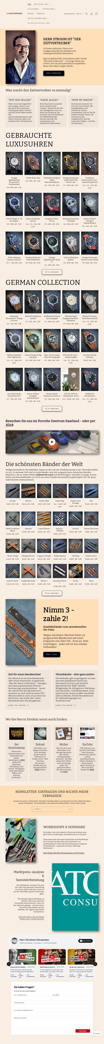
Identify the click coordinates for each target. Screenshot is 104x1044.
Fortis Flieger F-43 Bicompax (14, 220)
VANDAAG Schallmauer (89, 395)
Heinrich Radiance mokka (33, 317)
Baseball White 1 (59, 582)
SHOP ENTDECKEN (54, 73)
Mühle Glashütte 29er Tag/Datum (14, 356)
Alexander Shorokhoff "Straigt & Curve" (14, 318)
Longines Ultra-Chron (52, 220)
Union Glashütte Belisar (71, 258)
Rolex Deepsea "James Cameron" (14, 258)
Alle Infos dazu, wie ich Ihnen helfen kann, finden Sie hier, (31, 918)
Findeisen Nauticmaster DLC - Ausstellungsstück (89, 180)
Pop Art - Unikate (60, 530)
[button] (42, 4)
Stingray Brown (28, 556)
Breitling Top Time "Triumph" (71, 220)
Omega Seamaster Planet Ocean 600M (89, 258)
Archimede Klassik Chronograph (52, 317)
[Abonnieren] (69, 809)
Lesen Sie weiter (17, 705)
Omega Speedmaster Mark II (52, 259)
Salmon (28, 529)
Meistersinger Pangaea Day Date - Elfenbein (71, 318)
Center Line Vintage (76, 502)
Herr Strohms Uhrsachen (34, 939)
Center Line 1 (91, 556)
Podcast (40, 744)
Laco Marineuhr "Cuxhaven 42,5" (14, 395)
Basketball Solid (28, 581)
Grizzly (13, 501)
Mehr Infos (52, 654)
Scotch (76, 529)
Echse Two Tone (91, 529)
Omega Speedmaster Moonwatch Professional (14, 181)
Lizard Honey (44, 529)
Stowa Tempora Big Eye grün (33, 356)
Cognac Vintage (44, 556)
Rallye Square (60, 556)
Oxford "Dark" (13, 581)
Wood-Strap (12, 556)
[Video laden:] (52, 442)
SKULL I (44, 581)
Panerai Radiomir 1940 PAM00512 (33, 258)
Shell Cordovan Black (12, 530)
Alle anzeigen (52, 272)
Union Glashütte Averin (33, 220)
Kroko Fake (44, 501)
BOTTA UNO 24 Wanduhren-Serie (71, 395)
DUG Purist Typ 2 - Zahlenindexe (71, 356)
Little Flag (60, 501)
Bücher (64, 744)
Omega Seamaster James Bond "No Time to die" (71, 180)
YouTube (87, 744)
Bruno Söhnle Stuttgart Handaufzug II (90, 221)
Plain (91, 581)
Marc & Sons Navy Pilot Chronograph (52, 356)
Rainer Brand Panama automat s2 (52, 395)
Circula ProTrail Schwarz (89, 356)
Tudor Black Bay (33, 178)
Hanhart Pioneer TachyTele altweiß (90, 317)
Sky (91, 501)
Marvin (28, 501)
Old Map (75, 556)
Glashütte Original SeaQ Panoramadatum (52, 180)
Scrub (75, 581)
